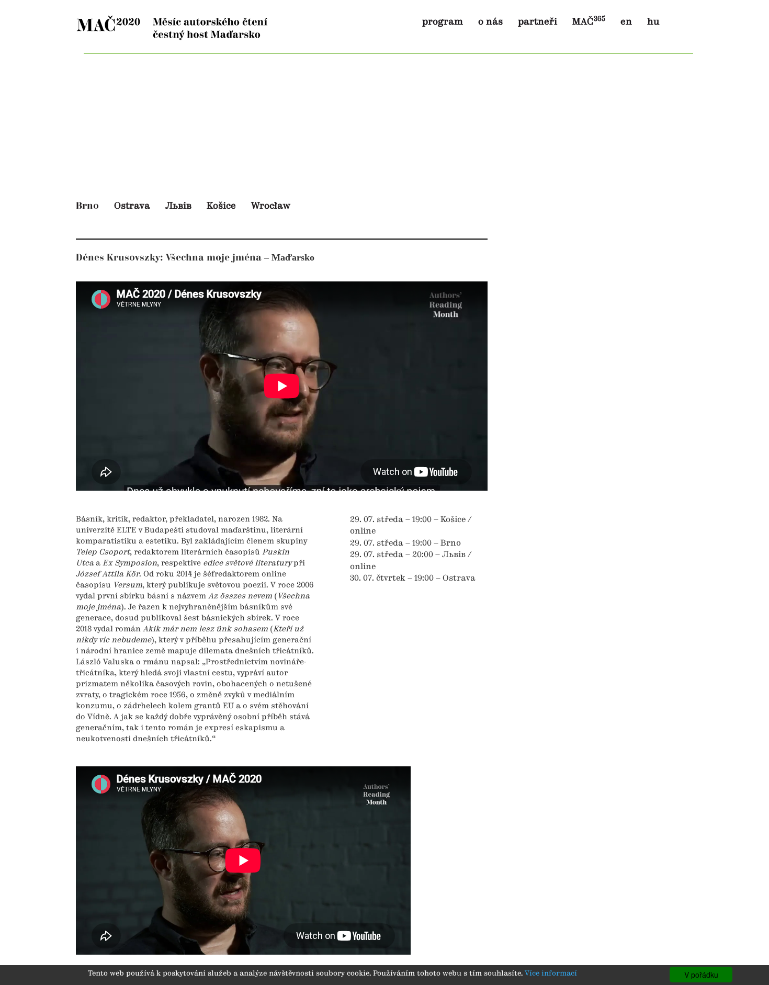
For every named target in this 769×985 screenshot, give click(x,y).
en (626, 22)
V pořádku (701, 974)
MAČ (588, 22)
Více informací (551, 974)
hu (653, 22)
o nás (490, 22)
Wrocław (270, 206)
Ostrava (132, 206)
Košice (221, 206)
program (442, 22)
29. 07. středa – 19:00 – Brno (405, 543)
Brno (87, 206)
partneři (537, 22)
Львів (178, 206)
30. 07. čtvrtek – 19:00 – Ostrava (413, 578)
